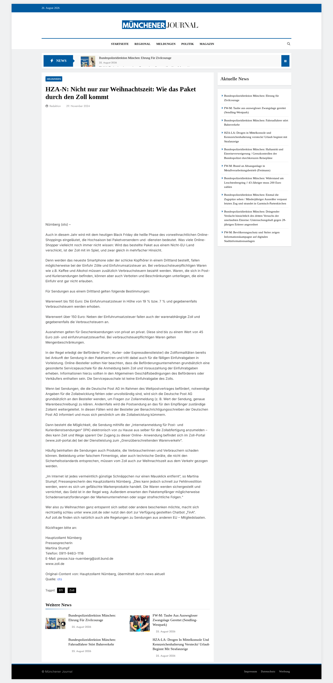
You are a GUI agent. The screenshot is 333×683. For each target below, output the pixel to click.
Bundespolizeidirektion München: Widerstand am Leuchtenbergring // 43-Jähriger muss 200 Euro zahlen (254, 182)
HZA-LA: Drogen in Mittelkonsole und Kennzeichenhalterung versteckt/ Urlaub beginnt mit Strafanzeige (181, 644)
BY (61, 590)
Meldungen (166, 43)
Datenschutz (268, 671)
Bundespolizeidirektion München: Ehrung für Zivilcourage (135, 58)
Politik (187, 43)
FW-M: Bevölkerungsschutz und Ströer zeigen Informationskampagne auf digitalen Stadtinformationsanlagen (252, 237)
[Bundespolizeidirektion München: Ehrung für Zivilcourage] (88, 63)
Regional (143, 43)
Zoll (71, 590)
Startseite (120, 43)
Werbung (284, 671)
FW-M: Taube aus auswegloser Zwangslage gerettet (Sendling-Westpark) (175, 620)
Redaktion (55, 106)
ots (59, 579)
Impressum (250, 671)
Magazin (207, 43)
